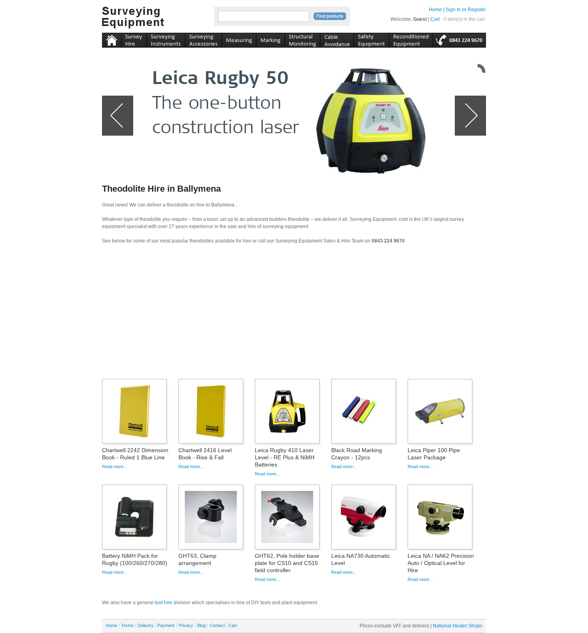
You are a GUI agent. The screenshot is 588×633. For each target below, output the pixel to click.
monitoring (302, 39)
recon (411, 39)
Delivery (146, 625)
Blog (201, 625)
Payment (165, 625)
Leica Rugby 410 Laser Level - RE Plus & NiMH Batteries (284, 457)
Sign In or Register (466, 9)
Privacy (185, 625)
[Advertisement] (294, 314)
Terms (127, 625)
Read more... (114, 466)
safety (371, 39)
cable (337, 39)
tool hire (163, 602)
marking (270, 39)
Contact (217, 625)
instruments (133, 39)
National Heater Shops (457, 626)
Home (435, 9)
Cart (435, 19)
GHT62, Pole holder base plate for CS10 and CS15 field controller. (287, 563)
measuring (239, 39)
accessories (203, 39)
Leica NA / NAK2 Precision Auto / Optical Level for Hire (441, 563)
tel (459, 39)
